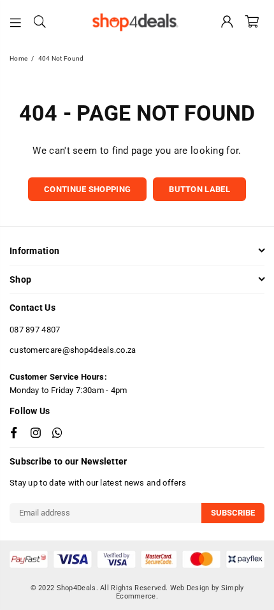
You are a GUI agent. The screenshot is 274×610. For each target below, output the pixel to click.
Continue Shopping (87, 189)
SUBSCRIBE (233, 512)
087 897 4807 (35, 329)
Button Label (199, 189)
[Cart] (252, 22)
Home (18, 58)
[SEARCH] (40, 22)
